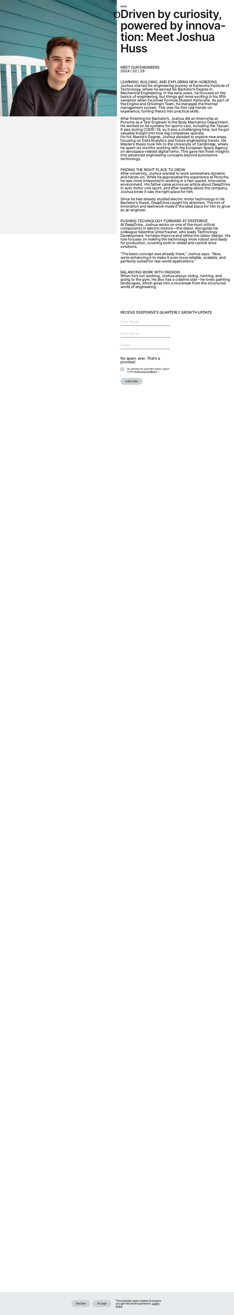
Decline (81, 1303)
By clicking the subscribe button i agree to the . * (148, 370)
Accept (101, 1303)
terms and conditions (145, 371)
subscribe (131, 381)
